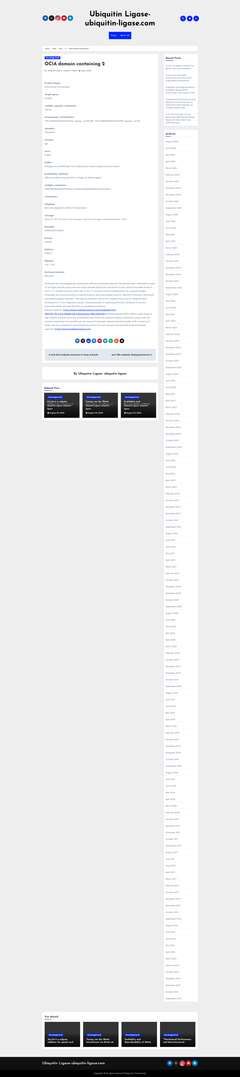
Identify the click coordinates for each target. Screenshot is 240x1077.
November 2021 (173, 513)
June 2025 (171, 228)
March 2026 (171, 168)
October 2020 (172, 600)
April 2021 (170, 560)
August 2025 (172, 214)
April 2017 (170, 872)
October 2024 (172, 281)
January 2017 (172, 892)
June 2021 (171, 547)
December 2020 (173, 587)
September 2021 (173, 527)
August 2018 (172, 773)
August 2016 (172, 925)
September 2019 (173, 686)
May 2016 (170, 945)
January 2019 (172, 739)
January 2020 (172, 660)
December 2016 (173, 899)
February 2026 (173, 175)
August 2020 (172, 613)
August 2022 (172, 454)
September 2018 (173, 766)
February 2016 (173, 965)
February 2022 (173, 493)
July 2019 (170, 699)
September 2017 (173, 846)
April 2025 (171, 241)
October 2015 (172, 992)
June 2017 (171, 866)
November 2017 (173, 832)
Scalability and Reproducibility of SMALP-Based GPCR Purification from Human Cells (180, 90)
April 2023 (171, 400)
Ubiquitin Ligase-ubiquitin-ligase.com (73, 1063)
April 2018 (170, 799)
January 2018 (172, 819)
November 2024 (173, 274)
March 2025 (171, 248)
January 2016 (172, 972)
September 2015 (173, 998)
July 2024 (171, 301)
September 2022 (174, 447)
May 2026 (170, 155)
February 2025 (173, 254)
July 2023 (170, 381)
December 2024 (173, 268)
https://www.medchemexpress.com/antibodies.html (89, 310)
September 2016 (173, 919)
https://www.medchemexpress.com (73, 329)
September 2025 (174, 208)
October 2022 (172, 440)
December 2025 (173, 188)
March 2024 (171, 327)
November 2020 (173, 593)
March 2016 (171, 959)
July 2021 (170, 540)
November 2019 (173, 673)
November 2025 (173, 195)
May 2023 (170, 394)
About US (124, 35)
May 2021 (170, 553)
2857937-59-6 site (54, 314)
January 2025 (172, 261)
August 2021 (172, 533)
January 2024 (172, 341)
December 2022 (173, 427)
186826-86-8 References (77, 314)
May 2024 (170, 314)
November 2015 (173, 985)
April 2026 (171, 161)
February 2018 (173, 812)
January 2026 (172, 181)
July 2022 (171, 460)
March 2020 (171, 646)
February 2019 (173, 733)
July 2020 (171, 620)
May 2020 (170, 633)
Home (113, 35)
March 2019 (171, 726)
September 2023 (174, 367)
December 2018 (173, 746)
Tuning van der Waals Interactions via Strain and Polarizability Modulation (178, 78)
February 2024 (173, 334)
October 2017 (172, 839)
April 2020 (171, 640)
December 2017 (173, 826)
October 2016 (172, 912)
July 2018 (170, 779)
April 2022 (171, 480)
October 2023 (172, 361)
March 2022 (171, 487)
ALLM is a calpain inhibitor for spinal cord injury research (60, 1042)
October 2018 (172, 759)
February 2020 (173, 653)
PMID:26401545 (97, 314)
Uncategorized (52, 58)
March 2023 (171, 407)
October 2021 (172, 520)
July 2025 (170, 221)
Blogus (127, 1073)
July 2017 (170, 859)
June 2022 (171, 467)
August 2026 (172, 141)
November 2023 (173, 354)
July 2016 (170, 932)
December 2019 (173, 666)
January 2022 (172, 500)
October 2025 (172, 201)
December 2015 (173, 978)
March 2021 (171, 567)
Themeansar (140, 1073)
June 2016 (171, 939)
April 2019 (170, 719)
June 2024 (171, 307)
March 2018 (171, 806)
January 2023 (172, 420)
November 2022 (173, 434)
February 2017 (172, 885)
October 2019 (172, 680)
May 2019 (170, 713)
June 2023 (171, 387)
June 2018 (171, 786)
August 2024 (172, 294)
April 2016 (170, 952)
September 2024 (174, 288)
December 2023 (173, 347)
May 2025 (170, 234)
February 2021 (173, 573)
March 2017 (171, 879)
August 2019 (172, 693)
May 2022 (170, 474)
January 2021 (172, 580)
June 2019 (171, 706)
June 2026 (171, 148)
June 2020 (171, 626)
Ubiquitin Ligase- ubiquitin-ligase (63, 71)
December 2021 (173, 507)
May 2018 (170, 792)
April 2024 (171, 321)
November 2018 (173, 753)
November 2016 (173, 905)
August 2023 (172, 374)
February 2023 (173, 414)
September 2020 (174, 606)
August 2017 (172, 852)
